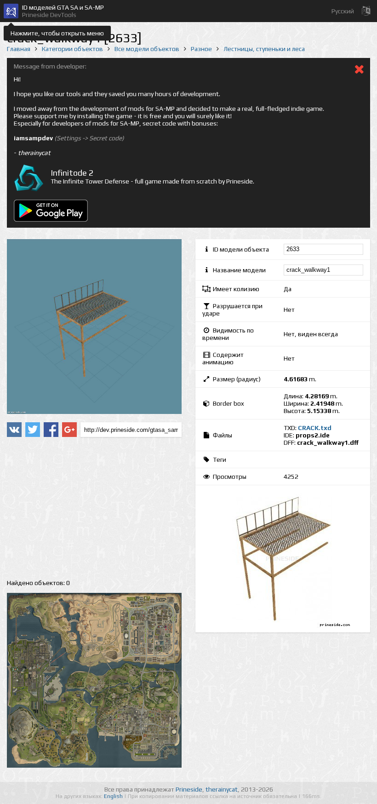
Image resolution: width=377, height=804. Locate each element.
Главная (18, 48)
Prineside (189, 789)
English (114, 796)
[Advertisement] (94, 508)
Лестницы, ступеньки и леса (264, 48)
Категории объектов (72, 48)
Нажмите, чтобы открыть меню (57, 33)
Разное (201, 48)
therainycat (222, 789)
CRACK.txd (314, 427)
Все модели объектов (146, 48)
